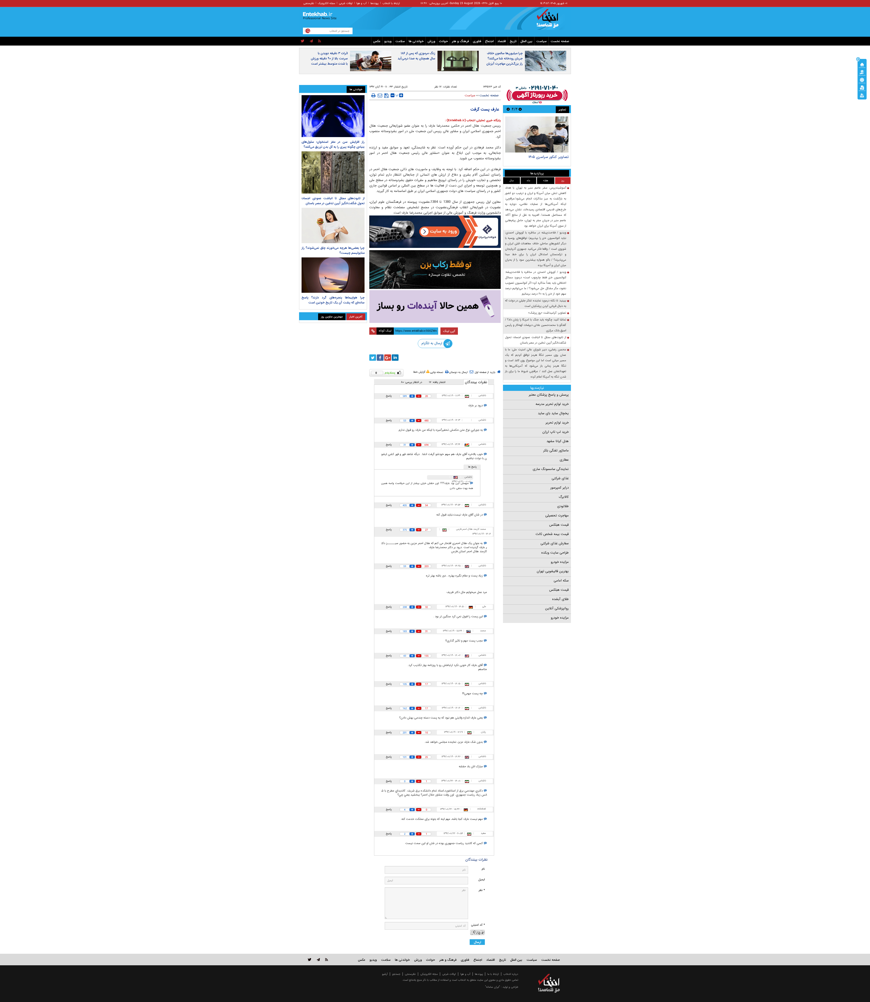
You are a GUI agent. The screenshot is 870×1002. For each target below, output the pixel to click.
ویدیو (388, 41)
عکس (376, 41)
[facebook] (380, 357)
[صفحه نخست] (862, 64)
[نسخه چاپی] (373, 95)
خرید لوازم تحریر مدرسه (552, 404)
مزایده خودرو (560, 562)
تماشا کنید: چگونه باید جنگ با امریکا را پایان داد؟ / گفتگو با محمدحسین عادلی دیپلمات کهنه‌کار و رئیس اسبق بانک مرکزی (535, 325)
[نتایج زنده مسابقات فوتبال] (862, 95)
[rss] (320, 41)
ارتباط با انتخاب (391, 3)
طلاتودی (563, 506)
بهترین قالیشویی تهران (553, 571)
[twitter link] (309, 959)
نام (483, 868)
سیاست (541, 41)
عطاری (564, 459)
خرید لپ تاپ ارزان (555, 432)
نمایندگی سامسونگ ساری (551, 469)
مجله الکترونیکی (429, 974)
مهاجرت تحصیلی (557, 515)
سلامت (400, 41)
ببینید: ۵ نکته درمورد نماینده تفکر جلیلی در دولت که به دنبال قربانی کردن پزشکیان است (535, 303)
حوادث (443, 41)
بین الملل (526, 41)
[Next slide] (508, 109)
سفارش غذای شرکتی (555, 543)
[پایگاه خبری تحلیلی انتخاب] (551, 20)
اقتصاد (502, 41)
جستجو (396, 974)
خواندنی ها (416, 41)
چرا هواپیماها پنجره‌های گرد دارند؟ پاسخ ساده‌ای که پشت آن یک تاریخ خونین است (333, 300)
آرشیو (385, 974)
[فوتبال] (862, 79)
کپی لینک (449, 331)
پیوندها (374, 3)
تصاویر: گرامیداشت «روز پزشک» (547, 312)
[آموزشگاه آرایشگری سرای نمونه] (435, 306)
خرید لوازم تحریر (557, 422)
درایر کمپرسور (559, 487)
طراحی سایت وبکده (555, 552)
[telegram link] (318, 959)
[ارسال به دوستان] (380, 95)
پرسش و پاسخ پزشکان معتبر (549, 394)
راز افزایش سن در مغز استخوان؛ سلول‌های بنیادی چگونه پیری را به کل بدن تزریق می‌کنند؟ (333, 144)
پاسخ (389, 396)
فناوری (477, 41)
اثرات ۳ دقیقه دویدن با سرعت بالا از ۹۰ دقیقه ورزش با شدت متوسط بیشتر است (329, 58)
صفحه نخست (560, 41)
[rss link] (327, 959)
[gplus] (387, 357)
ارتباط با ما (493, 974)
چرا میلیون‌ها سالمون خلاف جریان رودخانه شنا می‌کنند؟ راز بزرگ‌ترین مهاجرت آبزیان (504, 58)
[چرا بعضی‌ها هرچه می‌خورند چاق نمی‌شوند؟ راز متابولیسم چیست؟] (333, 225)
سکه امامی (561, 580)
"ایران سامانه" (492, 987)
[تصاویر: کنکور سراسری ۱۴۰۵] (536, 134)
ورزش (431, 41)
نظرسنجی (308, 3)
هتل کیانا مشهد (557, 441)
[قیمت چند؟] (862, 71)
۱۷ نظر (438, 87)
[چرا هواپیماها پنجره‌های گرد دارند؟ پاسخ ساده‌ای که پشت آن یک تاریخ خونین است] (333, 275)
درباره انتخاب (510, 974)
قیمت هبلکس (559, 525)
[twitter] (302, 41)
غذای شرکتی (560, 478)
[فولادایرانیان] (435, 231)
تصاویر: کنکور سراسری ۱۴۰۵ (548, 157)
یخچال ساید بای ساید (553, 413)
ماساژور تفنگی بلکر (556, 450)
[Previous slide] (520, 109)
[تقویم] (862, 87)
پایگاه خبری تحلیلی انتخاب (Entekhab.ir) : (473, 120)
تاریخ (513, 41)
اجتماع (489, 41)
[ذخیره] (386, 95)
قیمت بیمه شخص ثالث (552, 534)
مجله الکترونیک (326, 3)
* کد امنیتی (478, 924)
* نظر (481, 890)
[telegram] (311, 41)
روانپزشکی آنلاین (557, 608)
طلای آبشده (560, 599)
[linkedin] (395, 357)
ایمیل (481, 879)
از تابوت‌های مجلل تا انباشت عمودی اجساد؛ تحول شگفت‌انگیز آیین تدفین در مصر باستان (535, 340)
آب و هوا (361, 3)
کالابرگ (564, 497)
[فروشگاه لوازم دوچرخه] (435, 269)
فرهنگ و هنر (460, 41)
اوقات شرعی (346, 3)
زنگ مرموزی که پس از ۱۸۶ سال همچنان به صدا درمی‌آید (416, 56)
